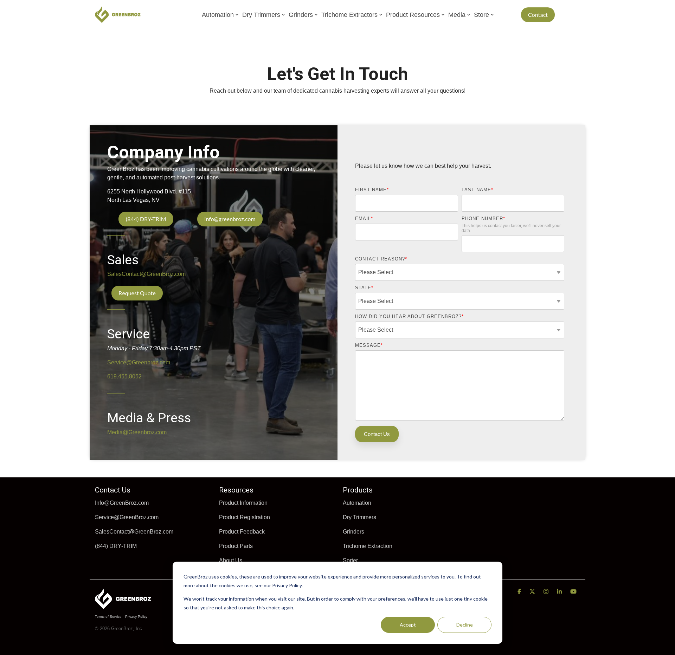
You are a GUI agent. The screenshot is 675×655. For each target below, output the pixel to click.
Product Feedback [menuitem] (242, 532)
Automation (218, 14)
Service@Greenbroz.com (138, 362)
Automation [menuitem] (357, 503)
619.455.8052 (124, 376)
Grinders (301, 14)
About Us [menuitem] (230, 560)
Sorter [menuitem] (350, 560)
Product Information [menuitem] (243, 503)
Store (481, 14)
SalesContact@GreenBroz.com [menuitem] (134, 532)
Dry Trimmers (261, 14)
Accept (408, 625)
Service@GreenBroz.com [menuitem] (127, 517)
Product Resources (413, 14)
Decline (464, 625)
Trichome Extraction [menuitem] (367, 546)
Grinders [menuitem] (353, 532)
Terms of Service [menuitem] (108, 616)
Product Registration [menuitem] (244, 517)
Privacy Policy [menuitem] (136, 616)
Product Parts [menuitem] (236, 546)
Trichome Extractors (349, 14)
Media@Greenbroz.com (137, 432)
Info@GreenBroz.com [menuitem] (122, 503)
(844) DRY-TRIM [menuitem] (116, 546)
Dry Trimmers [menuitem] (359, 517)
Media (456, 14)
